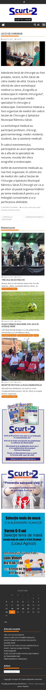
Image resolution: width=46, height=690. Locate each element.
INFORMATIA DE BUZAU (9, 335)
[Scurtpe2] (3, 24)
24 (6, 612)
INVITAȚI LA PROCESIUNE (7, 218)
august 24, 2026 (8, 277)
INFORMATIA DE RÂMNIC (10, 207)
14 (28, 605)
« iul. (5, 622)
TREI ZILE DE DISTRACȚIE (14, 635)
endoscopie (32, 207)
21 (28, 608)
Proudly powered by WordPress (13, 684)
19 (18, 608)
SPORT (36, 335)
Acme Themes (23, 686)
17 (6, 608)
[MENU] (43, 24)
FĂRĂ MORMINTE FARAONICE (15, 659)
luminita (18, 39)
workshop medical (14, 210)
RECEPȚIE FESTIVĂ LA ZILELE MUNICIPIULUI (21, 645)
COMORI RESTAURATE (34, 217)
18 (12, 608)
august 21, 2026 (8, 382)
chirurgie (24, 207)
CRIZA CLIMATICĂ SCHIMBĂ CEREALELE (19, 637)
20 (23, 608)
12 (18, 605)
